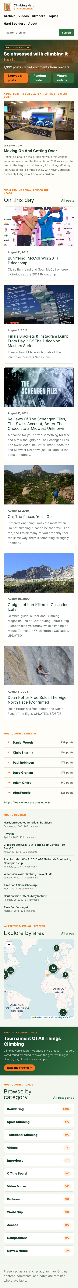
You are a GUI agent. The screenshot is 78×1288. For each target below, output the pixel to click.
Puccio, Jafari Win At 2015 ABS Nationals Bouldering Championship (37, 861)
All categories (63, 1098)
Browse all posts (15, 78)
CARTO (69, 1017)
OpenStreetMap (54, 1017)
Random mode (40, 78)
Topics (53, 16)
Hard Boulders (14, 23)
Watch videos (62, 78)
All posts (67, 200)
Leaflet (38, 1017)
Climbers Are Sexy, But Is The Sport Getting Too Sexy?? (34, 846)
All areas (67, 933)
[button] (47, 974)
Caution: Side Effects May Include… (26, 896)
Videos (23, 16)
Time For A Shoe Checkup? (21, 885)
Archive (9, 16)
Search (66, 32)
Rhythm (9, 833)
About (32, 23)
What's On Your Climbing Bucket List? (28, 874)
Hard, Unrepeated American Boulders (28, 822)
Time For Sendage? (16, 907)
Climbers (38, 16)
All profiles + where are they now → (27, 802)
